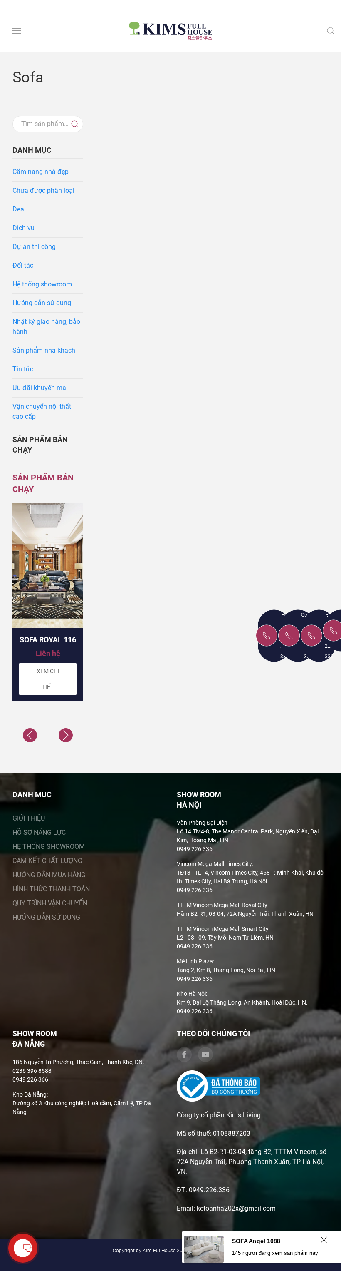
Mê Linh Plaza (195, 961)
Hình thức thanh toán (51, 889)
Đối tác (22, 265)
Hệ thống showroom (42, 284)
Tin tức (22, 369)
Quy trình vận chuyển (49, 903)
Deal (19, 209)
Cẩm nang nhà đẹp (40, 172)
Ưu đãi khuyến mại (40, 388)
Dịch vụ (23, 228)
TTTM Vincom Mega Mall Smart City (223, 928)
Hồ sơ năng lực (39, 832)
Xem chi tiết (48, 679)
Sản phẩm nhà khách (43, 350)
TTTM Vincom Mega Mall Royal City (222, 905)
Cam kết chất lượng (47, 861)
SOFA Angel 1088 (256, 1241)
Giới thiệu (28, 818)
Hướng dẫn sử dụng (41, 303)
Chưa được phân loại (43, 190)
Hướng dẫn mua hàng (49, 875)
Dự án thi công (34, 247)
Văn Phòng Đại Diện (202, 822)
